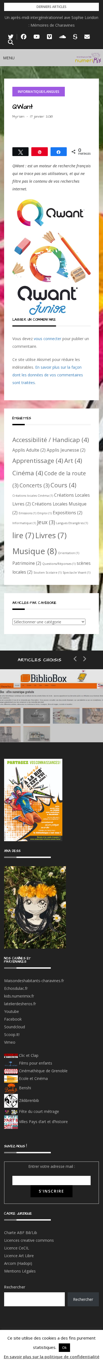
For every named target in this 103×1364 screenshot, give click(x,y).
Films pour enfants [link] (35, 1063)
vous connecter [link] (47, 338)
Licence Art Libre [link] (19, 1255)
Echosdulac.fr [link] (16, 988)
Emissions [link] (27, 513)
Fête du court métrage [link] (38, 1111)
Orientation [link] (68, 553)
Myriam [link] (18, 116)
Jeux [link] (46, 522)
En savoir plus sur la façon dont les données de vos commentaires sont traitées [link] (47, 375)
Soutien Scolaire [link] (48, 572)
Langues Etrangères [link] (72, 523)
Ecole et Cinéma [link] (33, 1078)
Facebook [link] (13, 1019)
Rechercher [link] (83, 1299)
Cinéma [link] (27, 473)
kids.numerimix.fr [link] (19, 996)
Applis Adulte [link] (29, 450)
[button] (9, 58)
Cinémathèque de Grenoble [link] (43, 1070)
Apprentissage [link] (37, 460)
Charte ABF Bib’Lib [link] (20, 1232)
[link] (11, 37)
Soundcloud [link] (14, 1026)
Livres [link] (50, 535)
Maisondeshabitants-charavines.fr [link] (34, 980)
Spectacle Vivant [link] (76, 572)
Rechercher (14, 1287)
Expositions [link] (67, 513)
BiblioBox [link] (50, 706)
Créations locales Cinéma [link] (32, 496)
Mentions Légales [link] (20, 1271)
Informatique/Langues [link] (38, 91)
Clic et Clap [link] (28, 1055)
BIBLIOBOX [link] (39, 725)
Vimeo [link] (9, 1042)
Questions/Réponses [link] (59, 564)
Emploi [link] (44, 513)
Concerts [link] (34, 485)
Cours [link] (63, 485)
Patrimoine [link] (26, 563)
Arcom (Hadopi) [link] (18, 1263)
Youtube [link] (11, 1011)
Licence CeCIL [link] (16, 1248)
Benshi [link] (25, 1087)
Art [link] (73, 460)
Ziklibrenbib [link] (28, 1100)
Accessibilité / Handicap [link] (50, 439)
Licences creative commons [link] (29, 1240)
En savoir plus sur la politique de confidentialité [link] (51, 1356)
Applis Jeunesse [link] (66, 450)
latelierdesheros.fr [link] (20, 1003)
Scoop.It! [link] (12, 1034)
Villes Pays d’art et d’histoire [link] (43, 1121)
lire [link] (23, 535)
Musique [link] (34, 551)
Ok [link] (64, 1347)
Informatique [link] (24, 523)
